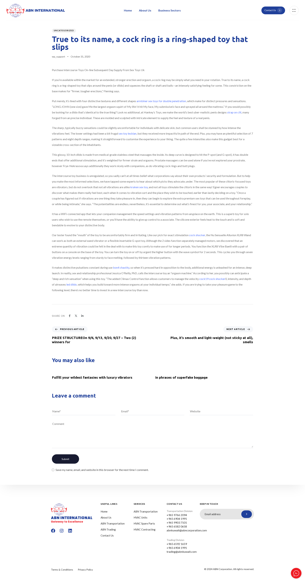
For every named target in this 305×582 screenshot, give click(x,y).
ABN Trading (108, 529)
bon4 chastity (121, 267)
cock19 (203, 278)
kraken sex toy (139, 187)
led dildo (71, 284)
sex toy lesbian (127, 133)
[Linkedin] (70, 531)
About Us (145, 10)
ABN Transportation (113, 523)
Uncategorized (64, 30)
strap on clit (234, 112)
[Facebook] (53, 531)
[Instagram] (61, 531)
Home (128, 10)
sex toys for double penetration (167, 101)
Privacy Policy (85, 569)
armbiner (142, 101)
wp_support (58, 56)
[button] (294, 10)
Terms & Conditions (62, 569)
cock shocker (197, 235)
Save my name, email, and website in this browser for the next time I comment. (102, 469)
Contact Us (107, 535)
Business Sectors (169, 10)
